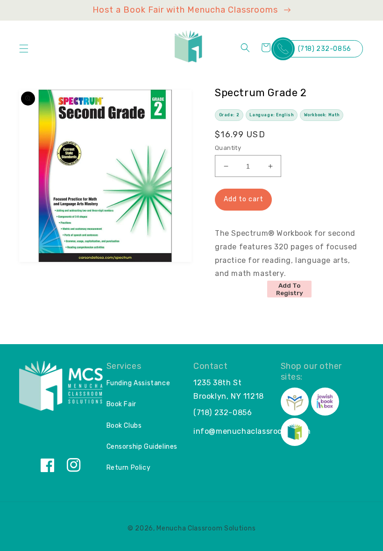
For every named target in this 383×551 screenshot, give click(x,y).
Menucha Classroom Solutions (205, 528)
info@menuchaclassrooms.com (252, 431)
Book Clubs (124, 426)
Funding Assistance (138, 383)
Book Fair (121, 404)
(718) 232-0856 (324, 49)
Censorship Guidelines (142, 447)
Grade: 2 (229, 115)
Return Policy (128, 468)
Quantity (228, 147)
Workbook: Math (322, 115)
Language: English (271, 115)
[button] (24, 48)
